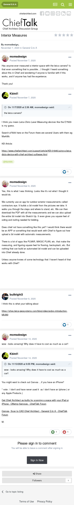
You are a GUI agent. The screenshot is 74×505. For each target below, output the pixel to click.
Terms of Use (26, 501)
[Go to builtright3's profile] (5, 296)
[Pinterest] (58, 13)
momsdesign (11, 44)
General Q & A (29, 47)
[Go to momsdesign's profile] (5, 58)
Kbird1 (14, 93)
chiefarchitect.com (27, 13)
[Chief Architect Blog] (69, 13)
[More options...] (69, 57)
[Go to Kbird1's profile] (5, 95)
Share (38, 473)
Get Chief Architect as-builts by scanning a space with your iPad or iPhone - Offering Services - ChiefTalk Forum (35, 401)
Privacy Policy (44, 501)
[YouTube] (47, 13)
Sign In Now (37, 460)
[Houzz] (63, 13)
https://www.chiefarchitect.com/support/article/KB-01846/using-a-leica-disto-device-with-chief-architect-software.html (37, 152)
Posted (23, 60)
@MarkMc (8, 161)
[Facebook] (42, 13)
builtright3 (16, 294)
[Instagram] (53, 13)
